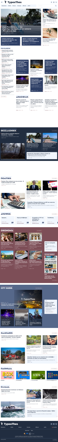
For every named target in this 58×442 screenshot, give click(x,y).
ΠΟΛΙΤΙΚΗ (6, 178)
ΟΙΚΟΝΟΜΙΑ (7, 230)
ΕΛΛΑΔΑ (5, 387)
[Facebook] (51, 2)
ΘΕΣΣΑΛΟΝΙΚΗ (8, 130)
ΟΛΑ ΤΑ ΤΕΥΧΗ (54, 280)
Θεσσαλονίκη (4, 5)
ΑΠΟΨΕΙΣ (6, 214)
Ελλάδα (9, 5)
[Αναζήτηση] (56, 6)
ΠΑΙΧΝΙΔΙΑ (6, 368)
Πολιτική (14, 5)
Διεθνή (29, 5)
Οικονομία (19, 5)
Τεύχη (32, 430)
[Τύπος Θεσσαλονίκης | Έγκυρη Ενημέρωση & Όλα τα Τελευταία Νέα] (13, 2)
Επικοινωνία (27, 430)
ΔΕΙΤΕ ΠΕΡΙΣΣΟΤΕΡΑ (38, 288)
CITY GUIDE (6, 288)
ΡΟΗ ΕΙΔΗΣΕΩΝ (5, 48)
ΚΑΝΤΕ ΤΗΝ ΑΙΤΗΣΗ (48, 249)
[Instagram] (54, 2)
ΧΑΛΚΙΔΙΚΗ (6, 333)
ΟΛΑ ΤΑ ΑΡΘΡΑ (3, 96)
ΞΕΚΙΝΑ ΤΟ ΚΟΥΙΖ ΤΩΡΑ (49, 311)
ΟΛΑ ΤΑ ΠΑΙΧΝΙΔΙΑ (53, 368)
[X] (56, 2)
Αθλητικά (24, 5)
